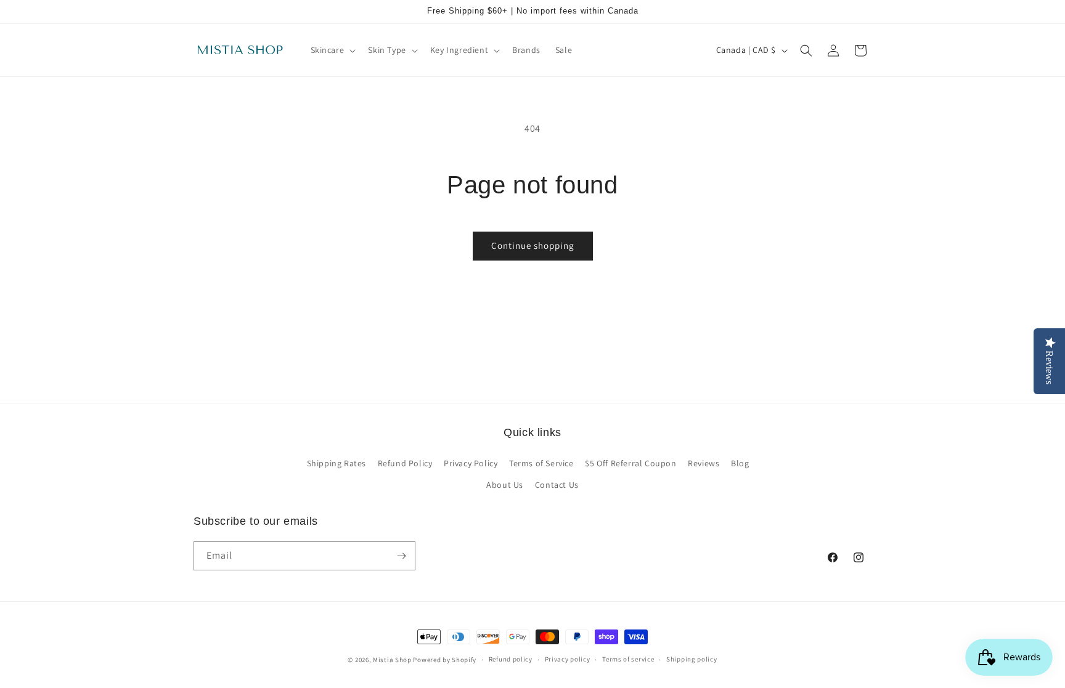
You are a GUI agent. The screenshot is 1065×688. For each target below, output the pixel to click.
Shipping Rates (336, 463)
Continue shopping (532, 245)
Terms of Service (541, 463)
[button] (332, 50)
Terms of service (628, 659)
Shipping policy (691, 659)
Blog (740, 463)
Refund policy (510, 659)
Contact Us (557, 484)
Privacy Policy (470, 463)
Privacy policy (567, 659)
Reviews (703, 463)
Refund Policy (405, 463)
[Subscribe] (401, 555)
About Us (504, 484)
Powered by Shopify (444, 659)
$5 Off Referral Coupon (630, 463)
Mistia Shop (392, 659)
